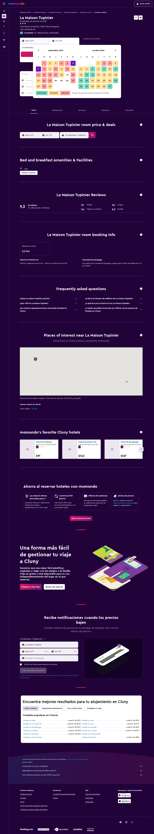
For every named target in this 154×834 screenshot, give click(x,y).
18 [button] (61, 75)
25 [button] (61, 81)
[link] (81, 518)
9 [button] (50, 69)
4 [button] (61, 63)
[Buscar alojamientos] (4, 16)
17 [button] (56, 75)
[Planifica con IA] (4, 26)
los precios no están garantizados (77, 759)
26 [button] (67, 81)
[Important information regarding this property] (141, 234)
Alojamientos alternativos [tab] (52, 708)
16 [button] (50, 75)
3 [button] (55, 63)
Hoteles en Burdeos (30, 734)
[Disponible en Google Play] (124, 795)
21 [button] (38, 81)
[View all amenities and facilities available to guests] (141, 160)
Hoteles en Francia (55, 12)
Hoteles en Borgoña (70, 12)
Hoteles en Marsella (89, 727)
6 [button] (73, 63)
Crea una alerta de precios (123, 503)
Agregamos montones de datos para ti (39, 771)
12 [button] (67, 69)
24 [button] (56, 81)
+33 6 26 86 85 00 (27, 29)
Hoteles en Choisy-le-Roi (91, 734)
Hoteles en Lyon (88, 724)
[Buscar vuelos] (4, 11)
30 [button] (50, 86)
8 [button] (44, 69)
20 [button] (73, 75)
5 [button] (67, 63)
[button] (4, 3)
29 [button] (44, 86)
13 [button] (73, 69)
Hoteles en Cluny (85, 12)
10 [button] (56, 69)
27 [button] (73, 81)
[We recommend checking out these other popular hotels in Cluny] (141, 432)
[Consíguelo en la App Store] (124, 801)
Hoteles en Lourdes (89, 730)
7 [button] (38, 69)
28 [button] (38, 86)
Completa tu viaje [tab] (94, 708)
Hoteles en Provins (89, 737)
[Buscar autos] (4, 21)
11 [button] (61, 69)
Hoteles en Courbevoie (32, 724)
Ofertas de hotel (25, 12)
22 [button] (44, 81)
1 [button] (44, 63)
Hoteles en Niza (88, 720)
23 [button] (50, 81)
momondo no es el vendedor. (35, 766)
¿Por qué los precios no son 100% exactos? (41, 775)
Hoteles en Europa (40, 12)
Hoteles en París (29, 720)
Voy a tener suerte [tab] (74, 708)
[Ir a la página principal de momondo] (16, 3)
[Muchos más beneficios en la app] (4, 33)
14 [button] (38, 75)
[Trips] (4, 40)
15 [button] (44, 75)
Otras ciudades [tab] (31, 708)
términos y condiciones (58, 675)
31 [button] (110, 86)
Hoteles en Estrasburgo (32, 727)
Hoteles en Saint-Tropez (32, 737)
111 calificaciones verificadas (46, 33)
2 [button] (50, 63)
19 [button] (67, 75)
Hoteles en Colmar (30, 730)
